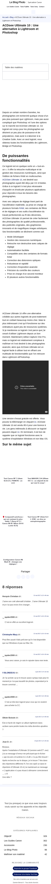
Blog (11, 17)
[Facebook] (18, 824)
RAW (21, 208)
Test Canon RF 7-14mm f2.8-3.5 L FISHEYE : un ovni (13, 480)
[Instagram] (32, 824)
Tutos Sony (34, 7)
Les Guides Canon (13, 7)
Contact (41, 7)
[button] (33, 11)
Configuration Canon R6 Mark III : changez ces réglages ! (13, 562)
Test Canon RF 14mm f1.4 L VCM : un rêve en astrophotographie (38, 519)
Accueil (5, 17)
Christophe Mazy (10, 635)
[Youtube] (28, 824)
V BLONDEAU (8, 673)
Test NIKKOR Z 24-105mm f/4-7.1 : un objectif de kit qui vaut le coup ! (38, 480)
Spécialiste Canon (35, 2)
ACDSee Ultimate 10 (12, 179)
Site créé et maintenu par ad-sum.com (25, 879)
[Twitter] (23, 824)
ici (35, 422)
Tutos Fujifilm (24, 7)
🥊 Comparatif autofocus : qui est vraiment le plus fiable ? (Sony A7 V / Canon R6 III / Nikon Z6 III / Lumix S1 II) (13, 521)
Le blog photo (17, 2)
